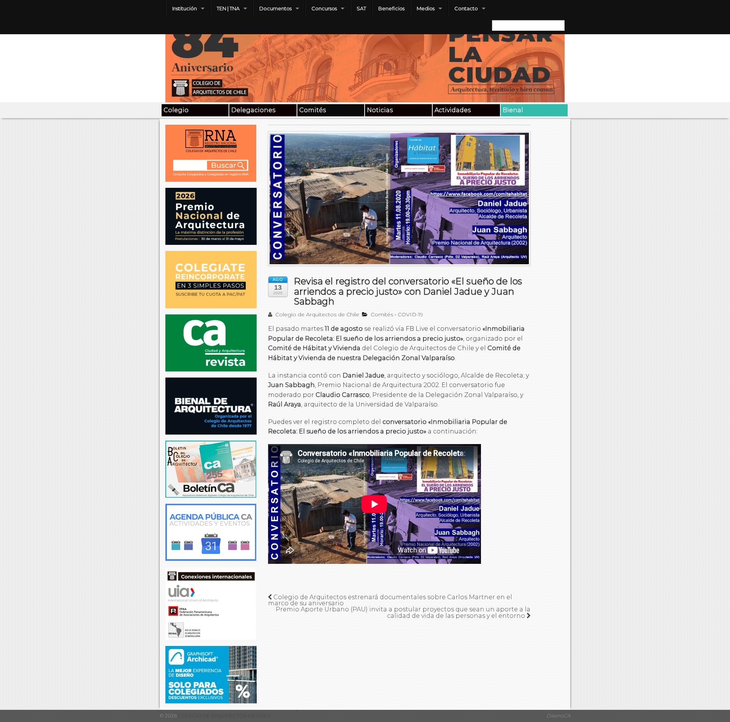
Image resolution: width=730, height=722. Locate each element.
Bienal (513, 110)
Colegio (176, 110)
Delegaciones (253, 110)
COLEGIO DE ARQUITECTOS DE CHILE (224, 716)
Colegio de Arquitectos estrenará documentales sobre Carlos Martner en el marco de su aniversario (390, 600)
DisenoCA (558, 716)
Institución (184, 8)
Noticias (380, 110)
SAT (361, 8)
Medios (426, 8)
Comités (312, 110)
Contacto (466, 8)
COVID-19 (410, 314)
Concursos (324, 8)
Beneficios (391, 8)
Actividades (453, 110)
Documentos (275, 8)
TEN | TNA (228, 8)
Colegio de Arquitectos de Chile (316, 314)
